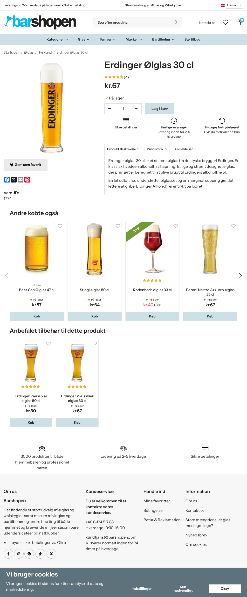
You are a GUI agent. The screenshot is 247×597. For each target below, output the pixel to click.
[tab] (124, 149)
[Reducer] (109, 108)
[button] (37, 316)
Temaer (105, 39)
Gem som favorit (27, 164)
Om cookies (196, 544)
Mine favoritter (157, 501)
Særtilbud (192, 39)
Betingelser (154, 510)
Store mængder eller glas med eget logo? (207, 522)
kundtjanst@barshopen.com (111, 537)
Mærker (132, 39)
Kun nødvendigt (183, 588)
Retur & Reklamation (162, 519)
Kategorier (55, 39)
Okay (225, 588)
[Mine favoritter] (225, 22)
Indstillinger (141, 588)
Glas (81, 39)
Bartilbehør (161, 39)
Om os (191, 501)
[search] (175, 22)
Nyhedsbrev (196, 535)
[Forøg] (136, 108)
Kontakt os (207, 23)
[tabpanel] (173, 174)
